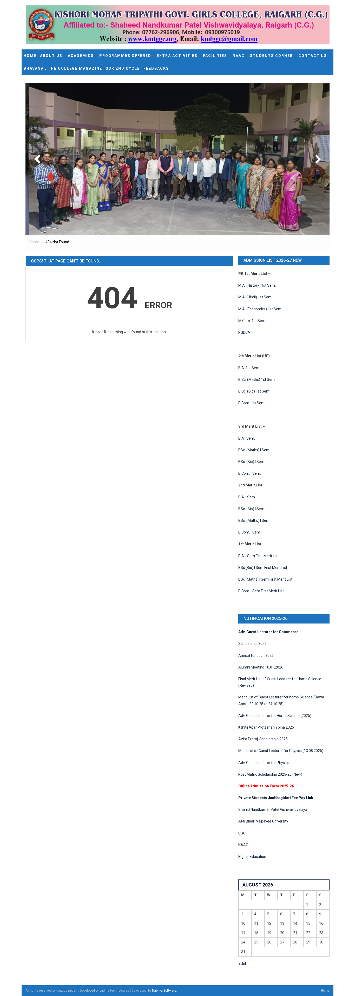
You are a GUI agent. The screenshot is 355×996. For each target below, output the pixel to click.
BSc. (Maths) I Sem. (254, 450)
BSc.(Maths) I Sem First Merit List (265, 579)
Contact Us (312, 56)
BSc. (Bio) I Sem (251, 509)
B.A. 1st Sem (248, 368)
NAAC (239, 56)
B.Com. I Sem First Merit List (261, 591)
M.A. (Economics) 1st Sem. (260, 309)
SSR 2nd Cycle (123, 68)
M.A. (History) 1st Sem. (257, 285)
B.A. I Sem (246, 497)
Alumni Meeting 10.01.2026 (260, 667)
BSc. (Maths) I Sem (253, 520)
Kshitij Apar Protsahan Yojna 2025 (266, 727)
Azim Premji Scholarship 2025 (263, 739)
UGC (241, 833)
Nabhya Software (164, 990)
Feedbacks (156, 68)
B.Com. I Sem (249, 532)
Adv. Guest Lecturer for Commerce (268, 632)
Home (30, 56)
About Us (51, 56)
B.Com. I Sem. (249, 473)
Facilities (215, 56)
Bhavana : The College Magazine (63, 68)
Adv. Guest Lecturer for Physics (263, 763)
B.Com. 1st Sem (251, 403)
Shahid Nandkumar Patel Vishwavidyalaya (272, 809)
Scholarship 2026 (252, 643)
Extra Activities (177, 56)
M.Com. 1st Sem (251, 321)
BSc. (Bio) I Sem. (251, 462)
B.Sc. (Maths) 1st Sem (256, 379)
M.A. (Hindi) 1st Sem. (255, 297)
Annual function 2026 (256, 655)
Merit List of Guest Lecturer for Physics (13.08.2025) (280, 751)
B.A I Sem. (246, 438)
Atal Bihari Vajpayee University (263, 821)
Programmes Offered (125, 56)
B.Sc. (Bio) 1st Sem (253, 391)
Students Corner (271, 56)
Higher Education (252, 856)
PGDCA (244, 332)
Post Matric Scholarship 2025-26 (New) (270, 774)
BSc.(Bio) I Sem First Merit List (262, 568)
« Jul (242, 964)
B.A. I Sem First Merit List (258, 556)
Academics (81, 56)
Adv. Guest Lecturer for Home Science (269, 716)
